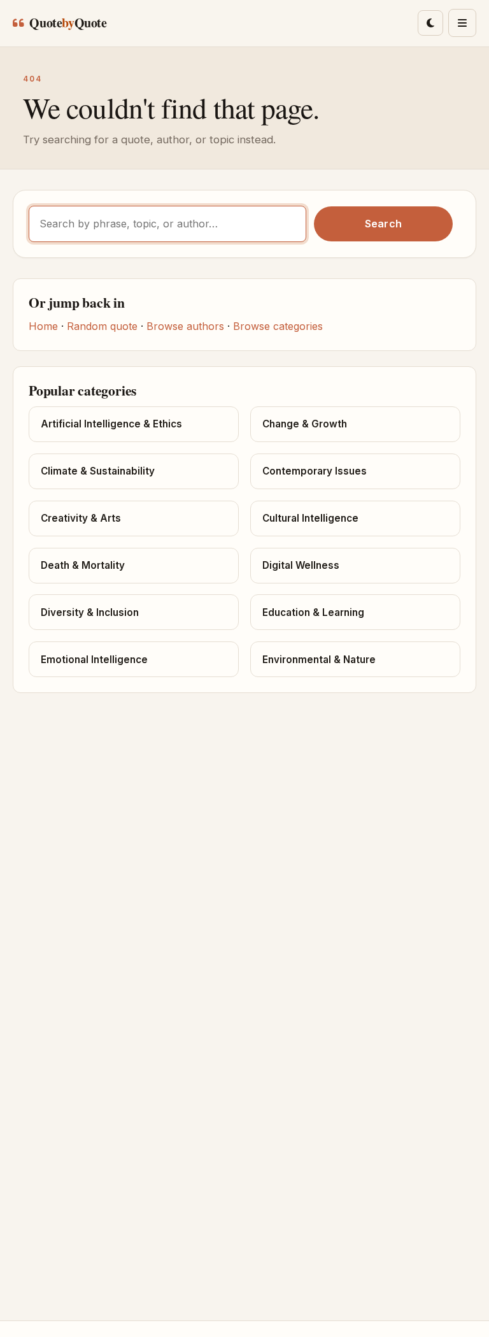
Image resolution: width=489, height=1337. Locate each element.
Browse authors (185, 326)
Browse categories (278, 326)
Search (383, 223)
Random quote (102, 326)
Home (43, 326)
